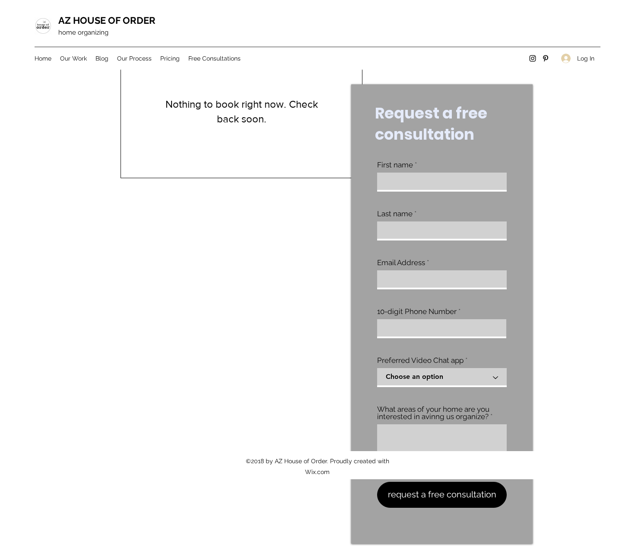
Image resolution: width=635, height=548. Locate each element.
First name (395, 165)
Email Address (401, 262)
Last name (395, 214)
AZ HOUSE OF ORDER (107, 20)
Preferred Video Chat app (420, 360)
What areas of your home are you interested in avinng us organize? (433, 413)
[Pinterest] (545, 58)
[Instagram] (532, 58)
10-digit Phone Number (417, 311)
